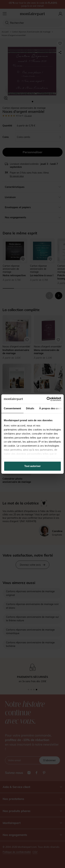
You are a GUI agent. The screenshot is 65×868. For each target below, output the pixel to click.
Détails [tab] (30, 408)
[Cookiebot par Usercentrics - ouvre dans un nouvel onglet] (46, 399)
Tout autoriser (32, 466)
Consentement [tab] (12, 408)
